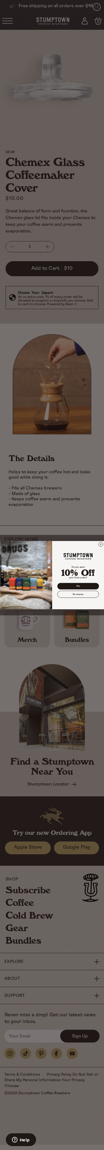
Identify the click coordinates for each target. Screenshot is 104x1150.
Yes (78, 586)
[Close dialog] (100, 544)
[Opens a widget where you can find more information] (21, 1140)
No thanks (78, 594)
